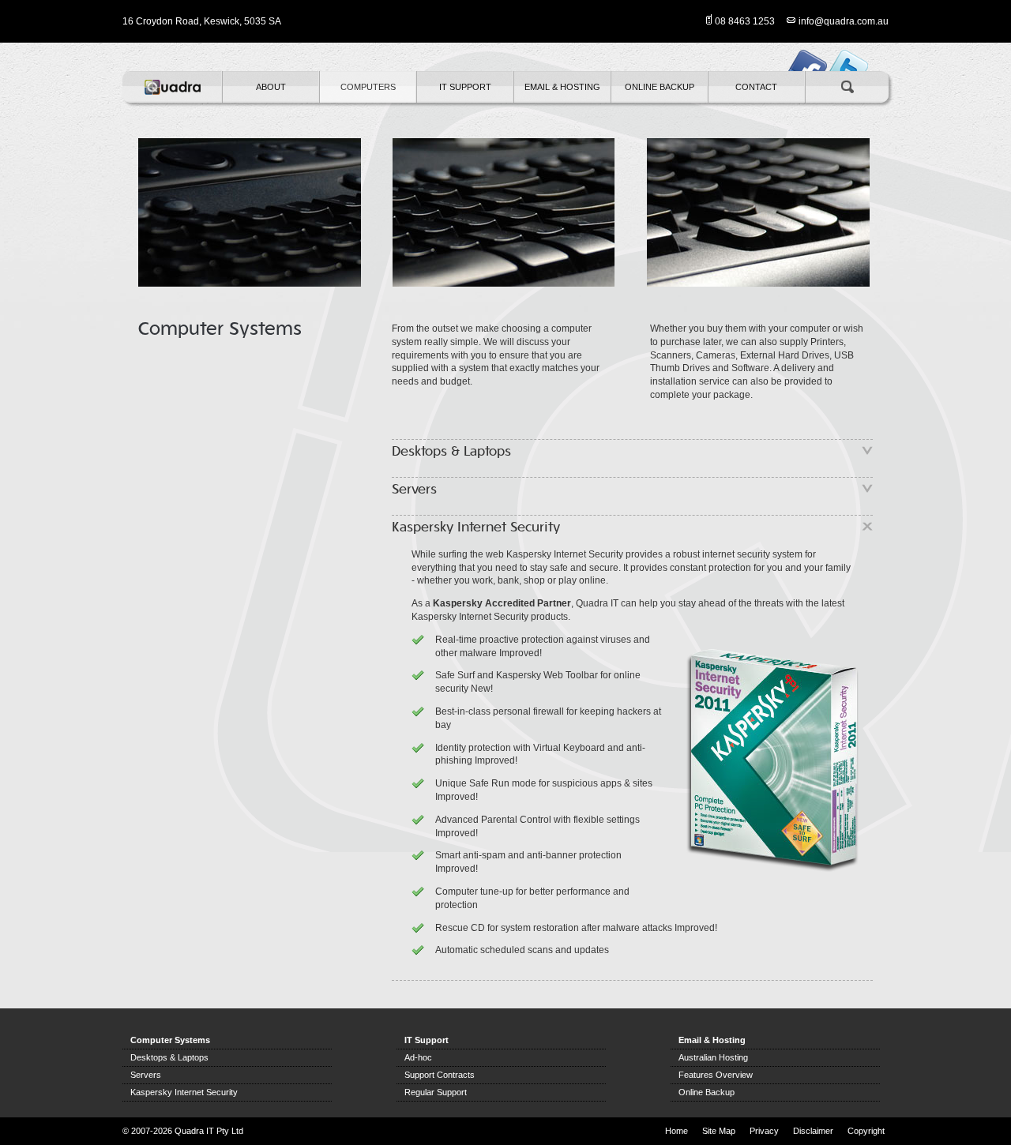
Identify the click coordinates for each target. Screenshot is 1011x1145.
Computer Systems (170, 1040)
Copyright (866, 1131)
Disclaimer (813, 1131)
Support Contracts (439, 1074)
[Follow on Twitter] (849, 57)
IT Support (465, 87)
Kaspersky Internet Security (184, 1092)
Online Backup (659, 87)
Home (676, 1131)
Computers (368, 87)
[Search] (847, 87)
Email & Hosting (562, 87)
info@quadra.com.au (844, 21)
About (271, 87)
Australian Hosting (713, 1057)
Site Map (718, 1131)
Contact (756, 87)
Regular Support (435, 1092)
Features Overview (715, 1074)
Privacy (764, 1131)
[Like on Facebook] (807, 57)
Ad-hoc (418, 1057)
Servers (145, 1074)
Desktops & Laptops (169, 1057)
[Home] (172, 87)
